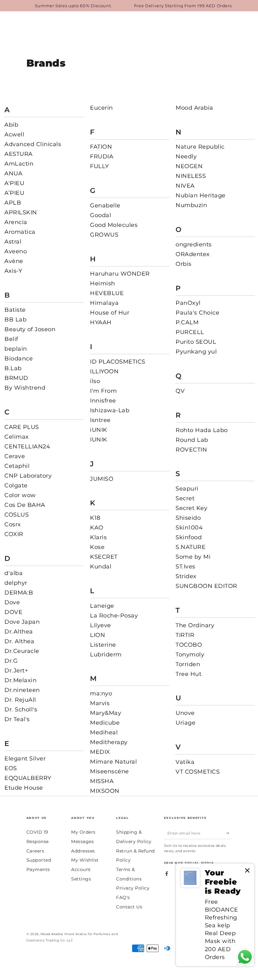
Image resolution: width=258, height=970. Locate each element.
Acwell (14, 134)
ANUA (13, 173)
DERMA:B (18, 592)
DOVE (13, 612)
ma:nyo (101, 693)
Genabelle (105, 205)
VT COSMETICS (198, 771)
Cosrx (12, 524)
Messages (82, 841)
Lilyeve (100, 625)
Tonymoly (190, 654)
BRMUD (16, 378)
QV (180, 390)
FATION (101, 146)
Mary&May (105, 713)
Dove (12, 602)
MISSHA (102, 781)
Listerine (103, 644)
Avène (13, 261)
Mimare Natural (113, 761)
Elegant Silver (25, 758)
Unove (185, 713)
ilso (95, 381)
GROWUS (104, 234)
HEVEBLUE (107, 293)
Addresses (83, 850)
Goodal (100, 215)
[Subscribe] (229, 833)
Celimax (16, 436)
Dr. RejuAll (20, 699)
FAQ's (123, 897)
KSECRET (104, 556)
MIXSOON (105, 790)
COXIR (13, 534)
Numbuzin (191, 205)
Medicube (105, 722)
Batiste (15, 309)
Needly (186, 156)
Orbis (184, 263)
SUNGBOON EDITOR (206, 586)
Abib (11, 124)
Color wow (20, 495)
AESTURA (18, 154)
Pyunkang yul (196, 351)
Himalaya (104, 302)
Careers (35, 850)
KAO (97, 527)
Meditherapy (109, 742)
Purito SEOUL (196, 341)
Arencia (15, 222)
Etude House (23, 787)
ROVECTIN (191, 449)
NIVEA (185, 185)
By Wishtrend (24, 387)
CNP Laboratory (28, 475)
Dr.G (11, 660)
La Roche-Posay (114, 615)
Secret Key (191, 508)
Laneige (102, 605)
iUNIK (98, 429)
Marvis (99, 703)
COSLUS (16, 514)
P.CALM (187, 322)
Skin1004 (189, 527)
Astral (12, 241)
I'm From (103, 390)
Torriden (188, 664)
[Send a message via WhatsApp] (245, 957)
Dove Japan (22, 621)
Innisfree (103, 400)
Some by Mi (193, 556)
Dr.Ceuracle (21, 651)
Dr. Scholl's (20, 709)
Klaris (98, 537)
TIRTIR (185, 635)
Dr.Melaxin (20, 680)
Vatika (185, 762)
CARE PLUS (21, 427)
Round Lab (192, 439)
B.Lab (13, 368)
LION (97, 635)
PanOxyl (188, 302)
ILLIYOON (104, 371)
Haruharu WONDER (120, 273)
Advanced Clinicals (32, 144)
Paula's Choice (197, 312)
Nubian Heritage (201, 195)
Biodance (18, 358)
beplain (15, 348)
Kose (97, 547)
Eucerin (101, 107)
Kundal (100, 566)
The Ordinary (195, 625)
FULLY (99, 166)
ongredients (194, 244)
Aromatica (20, 231)
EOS (10, 768)
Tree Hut (188, 674)
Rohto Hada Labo (202, 430)
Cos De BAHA (24, 504)
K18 (95, 517)
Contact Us (129, 906)
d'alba (13, 573)
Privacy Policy (132, 888)
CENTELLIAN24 (27, 446)
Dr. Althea (19, 641)
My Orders (83, 832)
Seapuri (187, 488)
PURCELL (190, 332)
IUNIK (98, 439)
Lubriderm (106, 654)
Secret (185, 498)
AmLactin (18, 163)
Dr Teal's (17, 719)
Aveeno (15, 251)
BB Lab (15, 319)
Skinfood (189, 537)
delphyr (15, 582)
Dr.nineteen (22, 690)
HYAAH (101, 322)
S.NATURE (190, 547)
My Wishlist (85, 860)
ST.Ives (185, 566)
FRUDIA (101, 156)
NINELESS (191, 176)
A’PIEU (14, 192)
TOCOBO (189, 644)
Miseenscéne (109, 771)
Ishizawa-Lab (109, 410)
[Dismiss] (247, 870)
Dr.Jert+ (16, 670)
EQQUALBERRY (27, 778)
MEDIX (100, 751)
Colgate (16, 485)
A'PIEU (14, 183)
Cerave (14, 456)
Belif (11, 339)
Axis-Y (13, 270)
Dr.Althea (18, 631)
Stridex (186, 576)
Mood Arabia (194, 107)
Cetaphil (17, 466)
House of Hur (109, 312)
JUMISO (101, 478)
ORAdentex (193, 254)
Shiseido (188, 517)
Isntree (100, 420)
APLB (12, 202)
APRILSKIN (20, 212)
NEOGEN (189, 166)
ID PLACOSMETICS (117, 361)
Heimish (102, 283)
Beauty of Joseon (29, 329)
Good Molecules (113, 225)
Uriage (185, 722)
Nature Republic (200, 146)
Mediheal (104, 732)
